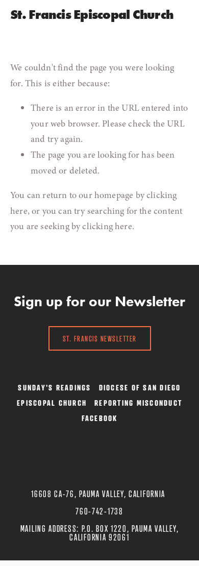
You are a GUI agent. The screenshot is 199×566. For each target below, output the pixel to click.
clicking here (107, 226)
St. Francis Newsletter (100, 338)
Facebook (100, 418)
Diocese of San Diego (140, 387)
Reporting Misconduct (138, 402)
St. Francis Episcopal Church (91, 14)
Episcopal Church (52, 402)
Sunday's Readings (54, 387)
